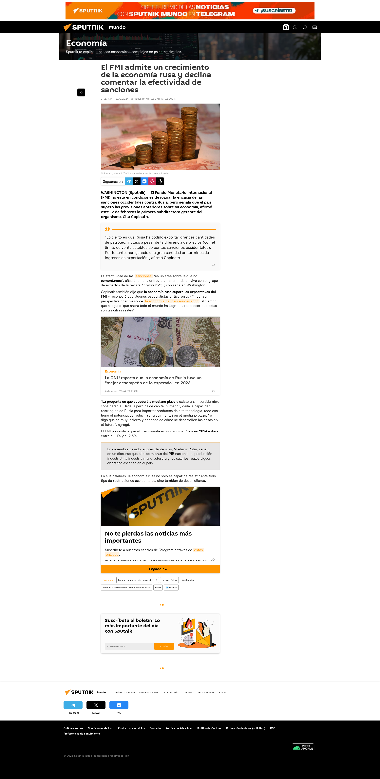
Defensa (188, 692)
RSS (273, 728)
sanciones (144, 276)
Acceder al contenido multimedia (150, 173)
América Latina (124, 692)
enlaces (112, 554)
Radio (223, 692)
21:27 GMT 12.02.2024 (115, 98)
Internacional (149, 692)
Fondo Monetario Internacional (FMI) (137, 579)
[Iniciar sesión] (295, 27)
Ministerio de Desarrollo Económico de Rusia (126, 587)
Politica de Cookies (209, 728)
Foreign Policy (169, 579)
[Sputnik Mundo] (85, 32)
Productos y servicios (131, 728)
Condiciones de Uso (100, 728)
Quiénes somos (73, 728)
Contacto (155, 728)
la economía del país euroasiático (172, 301)
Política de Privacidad (179, 728)
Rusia (158, 587)
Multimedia (206, 692)
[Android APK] (303, 747)
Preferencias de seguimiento (82, 733)
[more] (214, 265)
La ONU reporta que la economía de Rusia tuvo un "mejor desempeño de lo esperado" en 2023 (153, 380)
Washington (188, 579)
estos (198, 550)
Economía (113, 371)
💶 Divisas (171, 587)
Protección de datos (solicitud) (245, 728)
